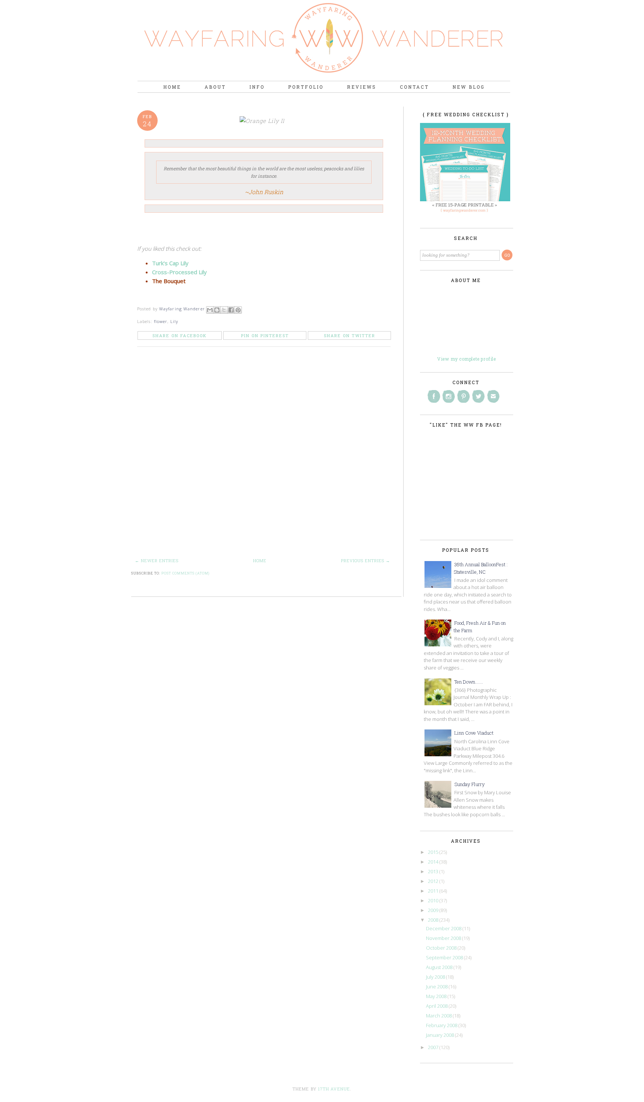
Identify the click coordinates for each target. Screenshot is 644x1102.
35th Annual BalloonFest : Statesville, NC (481, 568)
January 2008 (440, 1035)
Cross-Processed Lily (179, 272)
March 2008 (439, 1015)
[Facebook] (433, 396)
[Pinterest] (463, 396)
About (215, 87)
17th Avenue (334, 1089)
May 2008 (437, 996)
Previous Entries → (365, 560)
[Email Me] (493, 396)
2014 (433, 861)
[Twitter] (478, 396)
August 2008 (440, 967)
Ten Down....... (468, 681)
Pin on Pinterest (265, 335)
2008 (433, 919)
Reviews (361, 87)
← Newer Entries (157, 560)
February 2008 (442, 1025)
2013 (433, 871)
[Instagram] (448, 396)
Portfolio (305, 87)
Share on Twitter (349, 335)
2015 (433, 852)
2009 (433, 910)
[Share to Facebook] (231, 310)
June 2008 (437, 986)
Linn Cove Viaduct (473, 732)
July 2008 (436, 976)
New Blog (468, 87)
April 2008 (437, 1006)
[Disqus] (266, 457)
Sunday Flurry (469, 784)
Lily (174, 321)
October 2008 (442, 947)
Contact (414, 87)
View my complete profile (466, 359)
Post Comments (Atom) (185, 573)
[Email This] (210, 310)
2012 (433, 881)
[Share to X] (224, 310)
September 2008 (445, 957)
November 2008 (444, 938)
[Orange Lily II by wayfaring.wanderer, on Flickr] (264, 120)
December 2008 (444, 928)
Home (172, 87)
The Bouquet (169, 281)
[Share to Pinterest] (238, 310)
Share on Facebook (179, 335)
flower (161, 321)
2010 (433, 900)
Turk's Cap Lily (170, 263)
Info (257, 87)
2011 (433, 890)
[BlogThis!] (217, 310)
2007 (433, 1047)
